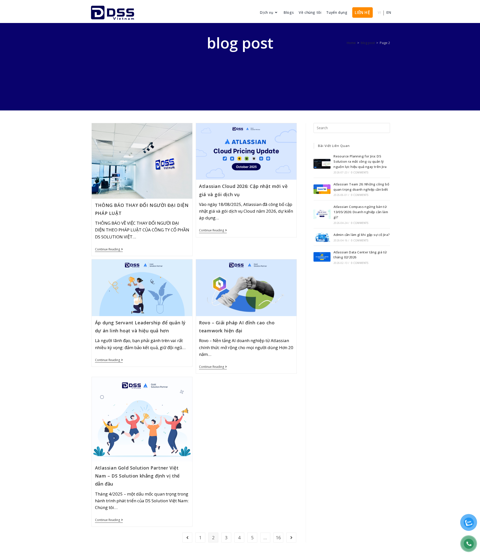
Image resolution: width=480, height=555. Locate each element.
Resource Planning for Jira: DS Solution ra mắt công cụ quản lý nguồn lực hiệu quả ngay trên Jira (360, 161)
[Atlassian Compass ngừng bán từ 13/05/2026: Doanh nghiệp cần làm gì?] (322, 214)
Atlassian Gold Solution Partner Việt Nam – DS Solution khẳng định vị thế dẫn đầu (137, 476)
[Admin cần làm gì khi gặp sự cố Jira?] (322, 237)
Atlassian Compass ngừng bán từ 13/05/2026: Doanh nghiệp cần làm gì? (361, 211)
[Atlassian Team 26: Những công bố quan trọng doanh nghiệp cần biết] (322, 189)
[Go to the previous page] (187, 538)
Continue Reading (109, 249)
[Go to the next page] (291, 538)
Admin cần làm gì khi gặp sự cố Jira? (362, 234)
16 (278, 538)
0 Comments (359, 172)
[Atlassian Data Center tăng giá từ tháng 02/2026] (322, 257)
